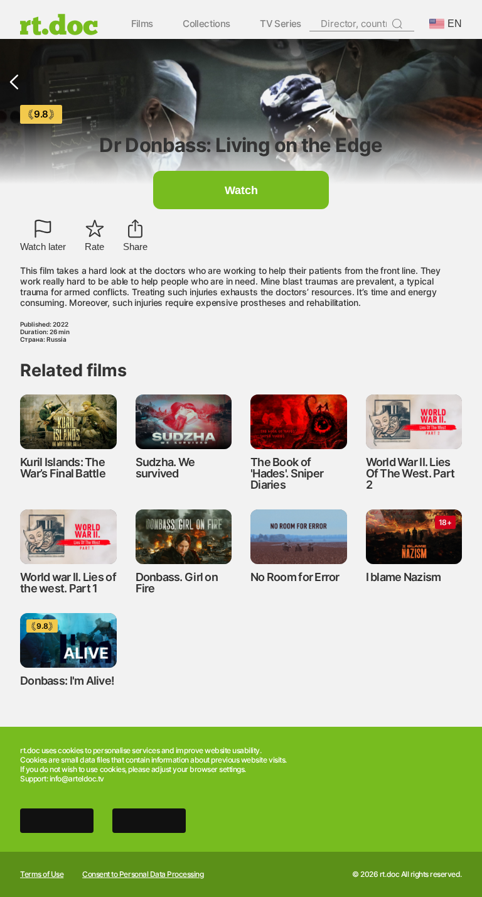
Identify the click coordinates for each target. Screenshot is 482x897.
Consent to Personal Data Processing (142, 874)
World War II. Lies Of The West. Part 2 (410, 473)
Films (142, 24)
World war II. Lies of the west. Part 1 (68, 582)
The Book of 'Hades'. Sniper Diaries (286, 473)
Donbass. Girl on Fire (177, 582)
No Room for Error (295, 577)
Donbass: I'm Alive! (67, 680)
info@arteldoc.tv (77, 778)
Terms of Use (41, 874)
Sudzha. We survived (165, 467)
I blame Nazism (403, 577)
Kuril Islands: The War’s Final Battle (62, 467)
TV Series (280, 24)
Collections (206, 24)
